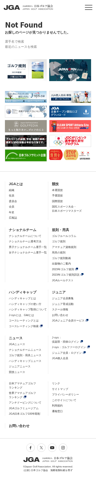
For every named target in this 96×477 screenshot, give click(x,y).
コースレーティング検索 (24, 326)
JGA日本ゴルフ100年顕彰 (24, 413)
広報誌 (13, 217)
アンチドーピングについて (25, 402)
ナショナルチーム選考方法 (25, 241)
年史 (11, 212)
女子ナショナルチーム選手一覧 (28, 252)
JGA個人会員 (60, 358)
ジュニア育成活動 (63, 303)
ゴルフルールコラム (64, 235)
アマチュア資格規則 (64, 247)
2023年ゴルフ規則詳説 (66, 274)
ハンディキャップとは (22, 298)
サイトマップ (60, 389)
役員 (11, 195)
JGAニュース (17, 344)
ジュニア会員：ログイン (67, 352)
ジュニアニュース (20, 366)
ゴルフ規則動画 (61, 258)
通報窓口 (57, 411)
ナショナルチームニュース (25, 349)
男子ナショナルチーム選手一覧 (28, 247)
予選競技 (57, 195)
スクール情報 (60, 309)
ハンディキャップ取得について (28, 309)
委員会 (13, 201)
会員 (11, 206)
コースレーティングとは (24, 320)
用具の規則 (58, 252)
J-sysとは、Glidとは (21, 315)
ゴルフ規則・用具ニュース (25, 355)
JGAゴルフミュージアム (24, 408)
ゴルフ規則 (58, 241)
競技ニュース (17, 372)
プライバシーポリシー (65, 394)
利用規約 (57, 405)
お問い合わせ (60, 315)
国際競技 (57, 201)
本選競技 (57, 190)
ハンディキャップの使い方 (25, 303)
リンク (56, 383)
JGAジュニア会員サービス (68, 320)
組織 (11, 190)
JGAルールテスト (63, 280)
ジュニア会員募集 (63, 298)
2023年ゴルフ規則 (63, 269)
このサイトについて (64, 400)
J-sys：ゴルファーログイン (69, 347)
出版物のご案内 (61, 263)
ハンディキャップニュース (25, 360)
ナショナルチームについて (25, 235)
